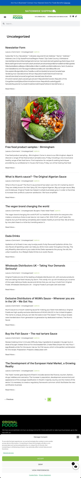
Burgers (37, 211)
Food (43, 211)
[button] (78, 437)
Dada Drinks (12, 235)
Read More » (10, 89)
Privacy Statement (45, 475)
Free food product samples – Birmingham (29, 147)
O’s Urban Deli (40, 16)
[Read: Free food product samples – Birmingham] (40, 119)
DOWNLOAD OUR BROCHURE (58, 16)
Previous (8, 399)
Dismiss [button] (67, 3)
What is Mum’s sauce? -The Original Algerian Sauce (35, 176)
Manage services (8, 453)
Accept (40, 459)
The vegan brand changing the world (27, 206)
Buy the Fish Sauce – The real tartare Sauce (31, 333)
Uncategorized (27, 52)
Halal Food (49, 211)
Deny (40, 464)
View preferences (40, 470)
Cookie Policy (33, 475)
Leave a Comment (12, 52)
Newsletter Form (15, 47)
